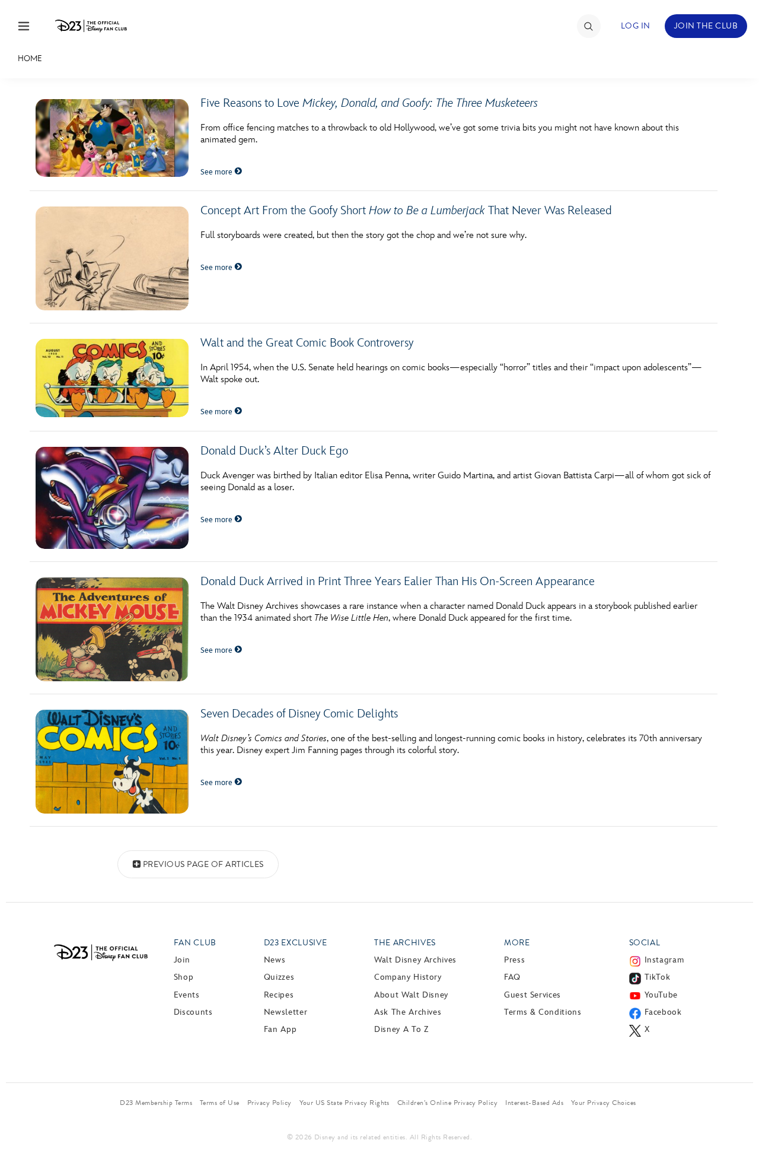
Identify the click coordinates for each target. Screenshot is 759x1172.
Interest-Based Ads (534, 1102)
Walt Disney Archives (415, 960)
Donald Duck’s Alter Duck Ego (274, 451)
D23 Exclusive (295, 942)
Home (30, 58)
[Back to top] (736, 1138)
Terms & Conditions (543, 1012)
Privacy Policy (269, 1102)
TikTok (658, 977)
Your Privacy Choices (603, 1102)
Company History (408, 977)
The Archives (405, 942)
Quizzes (279, 977)
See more (217, 172)
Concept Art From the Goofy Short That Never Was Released (406, 211)
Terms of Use (220, 1102)
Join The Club (706, 26)
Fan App (280, 1029)
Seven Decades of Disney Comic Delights (299, 714)
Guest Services (532, 995)
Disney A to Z (401, 1029)
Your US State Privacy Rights (344, 1102)
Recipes (279, 995)
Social (645, 942)
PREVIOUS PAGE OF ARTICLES (203, 864)
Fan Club (195, 942)
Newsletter (285, 1012)
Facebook (663, 1012)
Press (514, 960)
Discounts (193, 1012)
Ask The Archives (407, 1012)
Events (187, 995)
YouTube (661, 995)
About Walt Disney (411, 995)
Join (182, 960)
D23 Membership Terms (156, 1102)
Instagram (664, 960)
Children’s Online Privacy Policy (447, 1102)
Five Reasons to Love (369, 103)
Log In (635, 26)
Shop (184, 977)
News (275, 960)
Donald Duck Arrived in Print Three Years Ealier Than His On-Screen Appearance (397, 581)
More (517, 942)
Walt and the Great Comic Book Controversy (306, 343)
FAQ (512, 977)
